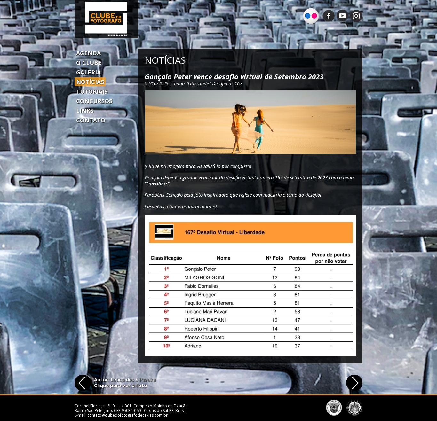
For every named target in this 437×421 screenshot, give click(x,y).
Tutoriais (91, 91)
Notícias (90, 82)
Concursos (94, 101)
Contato (90, 120)
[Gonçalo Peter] (250, 122)
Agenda (88, 53)
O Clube (89, 62)
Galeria (88, 72)
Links (84, 110)
